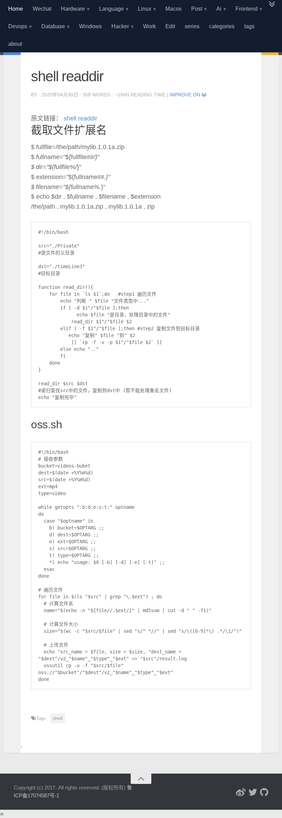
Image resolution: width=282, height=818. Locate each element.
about (15, 43)
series (192, 26)
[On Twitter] (252, 792)
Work (149, 26)
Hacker (120, 26)
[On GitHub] (264, 792)
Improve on (186, 94)
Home (15, 8)
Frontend (247, 8)
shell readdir (79, 118)
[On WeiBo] (241, 792)
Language (111, 8)
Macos (173, 8)
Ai (218, 8)
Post (196, 8)
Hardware (73, 8)
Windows (90, 26)
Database (53, 26)
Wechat (42, 8)
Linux (144, 8)
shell (58, 718)
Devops (17, 26)
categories (222, 26)
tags (249, 26)
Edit (170, 26)
